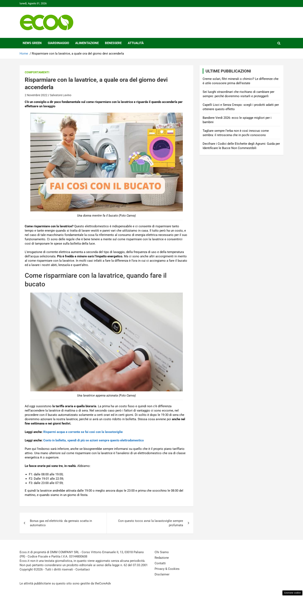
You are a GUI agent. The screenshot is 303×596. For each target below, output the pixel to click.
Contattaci (82, 569)
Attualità (136, 43)
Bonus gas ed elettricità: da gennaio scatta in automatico (61, 523)
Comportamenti (37, 72)
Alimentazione (87, 43)
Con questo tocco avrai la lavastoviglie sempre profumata (150, 523)
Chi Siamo (162, 552)
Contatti (160, 563)
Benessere (113, 43)
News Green (32, 43)
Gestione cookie (292, 592)
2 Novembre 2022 (36, 95)
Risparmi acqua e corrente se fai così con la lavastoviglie (83, 432)
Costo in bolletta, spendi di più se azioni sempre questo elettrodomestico (93, 440)
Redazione (162, 558)
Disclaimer (162, 574)
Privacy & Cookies (167, 569)
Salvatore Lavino (60, 95)
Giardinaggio (58, 43)
